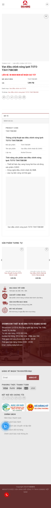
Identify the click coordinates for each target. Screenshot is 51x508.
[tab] (25, 115)
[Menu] (3, 4)
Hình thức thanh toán (12, 418)
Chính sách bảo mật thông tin (16, 434)
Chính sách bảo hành (12, 422)
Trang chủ (6, 63)
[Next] (49, 265)
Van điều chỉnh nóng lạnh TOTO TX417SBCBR (23, 92)
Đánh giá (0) (8, 121)
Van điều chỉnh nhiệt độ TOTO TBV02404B (38, 274)
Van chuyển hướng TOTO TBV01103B (13, 274)
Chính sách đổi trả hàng (13, 430)
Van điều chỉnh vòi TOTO (22, 63)
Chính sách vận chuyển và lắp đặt (17, 426)
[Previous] (1, 265)
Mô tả (6, 116)
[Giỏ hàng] (47, 4)
